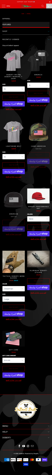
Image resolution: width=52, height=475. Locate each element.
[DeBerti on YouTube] (24, 446)
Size (3, 84)
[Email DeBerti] (32, 446)
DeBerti (21, 453)
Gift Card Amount (9, 356)
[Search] (43, 6)
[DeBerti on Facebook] (19, 446)
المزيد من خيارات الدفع (13, 109)
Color (4, 284)
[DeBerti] (26, 6)
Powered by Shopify (31, 453)
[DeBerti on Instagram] (28, 446)
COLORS (30, 214)
